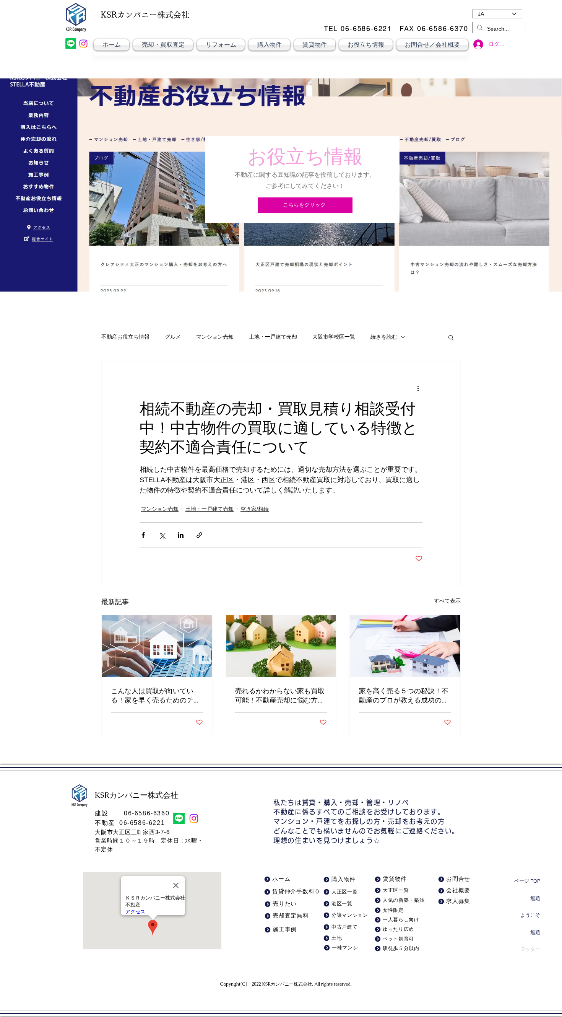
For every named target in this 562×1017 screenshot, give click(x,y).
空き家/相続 (254, 509)
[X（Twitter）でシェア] (162, 535)
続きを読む (383, 337)
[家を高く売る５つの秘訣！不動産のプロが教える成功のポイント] (405, 646)
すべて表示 (447, 601)
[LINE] (70, 43)
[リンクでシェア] (199, 535)
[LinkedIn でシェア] (180, 535)
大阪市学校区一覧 (333, 337)
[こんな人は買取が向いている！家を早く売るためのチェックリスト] (157, 646)
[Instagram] (83, 43)
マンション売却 (215, 337)
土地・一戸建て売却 (273, 337)
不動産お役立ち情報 (125, 337)
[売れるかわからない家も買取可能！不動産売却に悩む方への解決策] (281, 646)
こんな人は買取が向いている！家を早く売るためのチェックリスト (155, 695)
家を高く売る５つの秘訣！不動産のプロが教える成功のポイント (403, 695)
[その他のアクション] (417, 388)
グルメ (173, 337)
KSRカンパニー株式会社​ (287, 984)
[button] (451, 337)
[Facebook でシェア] (143, 535)
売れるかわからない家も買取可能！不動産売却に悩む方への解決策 (280, 695)
